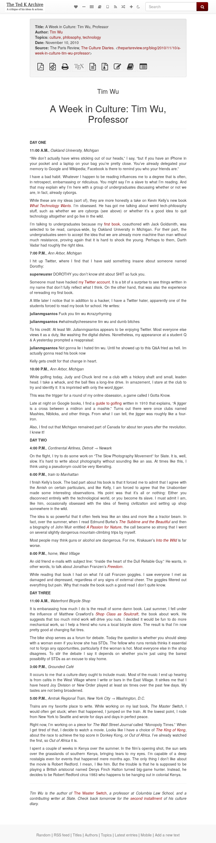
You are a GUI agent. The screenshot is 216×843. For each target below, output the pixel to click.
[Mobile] (107, 6)
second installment (146, 798)
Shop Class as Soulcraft (117, 613)
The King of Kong (170, 729)
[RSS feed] (115, 6)
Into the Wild (166, 540)
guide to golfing (109, 403)
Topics (106, 834)
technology (92, 37)
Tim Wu (56, 32)
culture (55, 37)
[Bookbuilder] (100, 6)
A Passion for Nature (104, 527)
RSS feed (62, 834)
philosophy (72, 37)
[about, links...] (84, 6)
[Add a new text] (131, 6)
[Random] (123, 6)
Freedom (114, 566)
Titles (77, 834)
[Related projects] (92, 6)
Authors (91, 834)
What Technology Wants (50, 205)
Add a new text (167, 834)
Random (43, 834)
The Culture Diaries (97, 47)
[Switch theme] (138, 6)
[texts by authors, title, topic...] (76, 6)
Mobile (146, 834)
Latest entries (126, 834)
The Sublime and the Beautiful (144, 521)
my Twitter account (94, 282)
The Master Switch (90, 793)
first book (112, 224)
